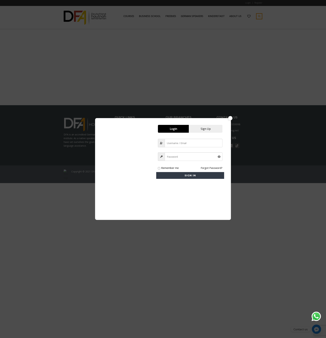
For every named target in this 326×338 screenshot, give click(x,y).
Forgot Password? (211, 168)
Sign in (190, 175)
